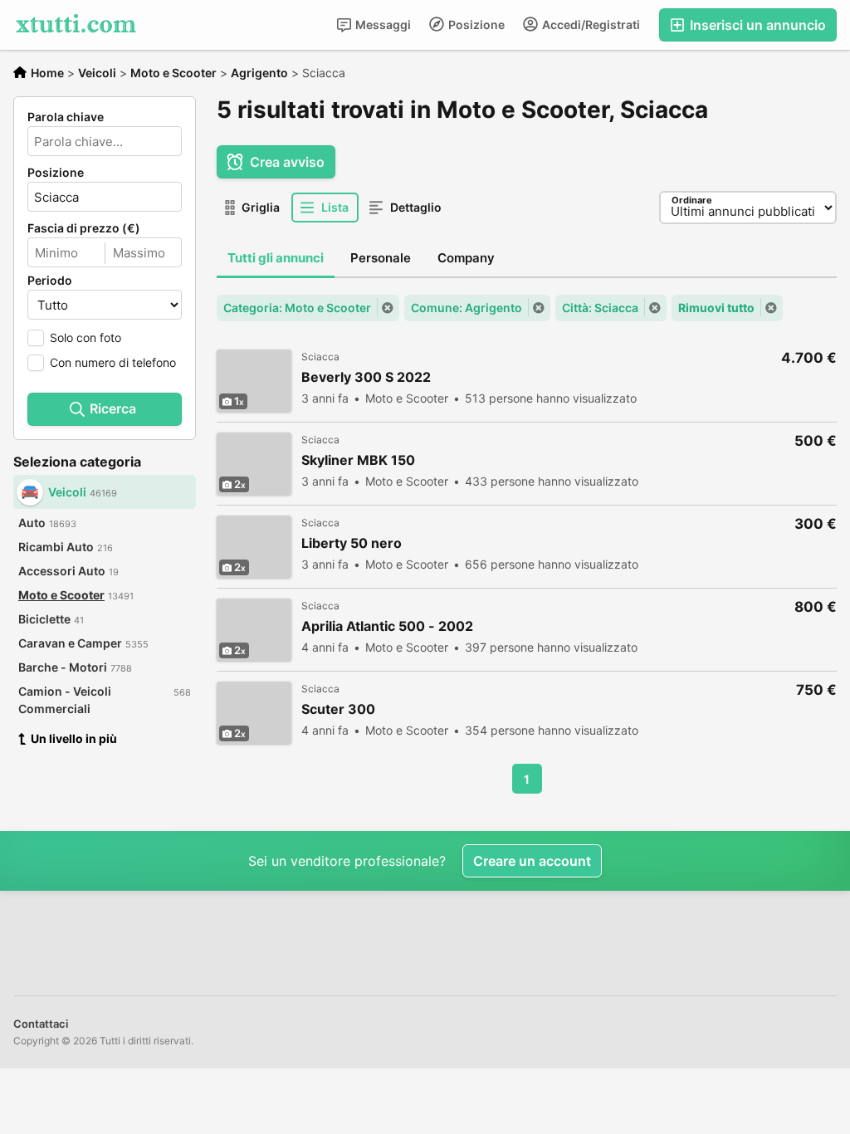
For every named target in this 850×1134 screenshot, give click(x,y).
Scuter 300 (338, 709)
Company (466, 258)
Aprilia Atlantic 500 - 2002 (387, 626)
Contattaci (40, 1023)
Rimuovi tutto (716, 308)
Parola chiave (65, 117)
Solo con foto (85, 337)
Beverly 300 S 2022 (366, 377)
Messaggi (382, 24)
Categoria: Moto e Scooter (297, 308)
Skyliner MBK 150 (358, 460)
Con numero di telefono (113, 362)
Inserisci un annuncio (756, 25)
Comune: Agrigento (466, 308)
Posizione (475, 24)
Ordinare (692, 200)
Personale (380, 258)
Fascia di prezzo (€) (83, 228)
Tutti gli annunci (275, 258)
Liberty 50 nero (351, 543)
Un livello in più (74, 738)
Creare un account (532, 861)
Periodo (49, 280)
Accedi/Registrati (590, 24)
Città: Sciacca (600, 308)
